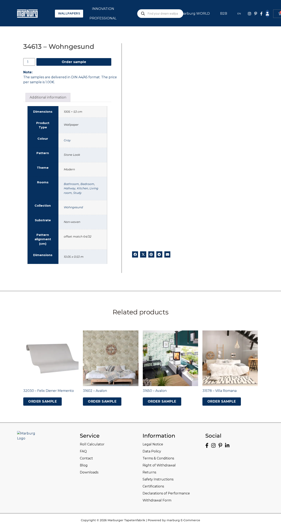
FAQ (83, 451)
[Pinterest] (255, 13)
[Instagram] (249, 13)
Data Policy (152, 451)
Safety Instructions (158, 479)
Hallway (69, 188)
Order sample (74, 62)
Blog (84, 465)
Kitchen (82, 188)
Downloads (89, 472)
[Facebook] (261, 13)
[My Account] (267, 13)
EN (239, 13)
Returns (149, 472)
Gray (67, 140)
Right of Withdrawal (159, 465)
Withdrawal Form (157, 500)
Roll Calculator (92, 444)
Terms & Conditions (158, 458)
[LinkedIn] (227, 446)
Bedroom (87, 184)
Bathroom (71, 184)
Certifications (153, 486)
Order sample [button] (42, 401)
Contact (86, 458)
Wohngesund (73, 207)
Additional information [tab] (48, 97)
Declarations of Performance (166, 493)
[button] (135, 254)
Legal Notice (153, 444)
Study (77, 193)
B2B (223, 13)
